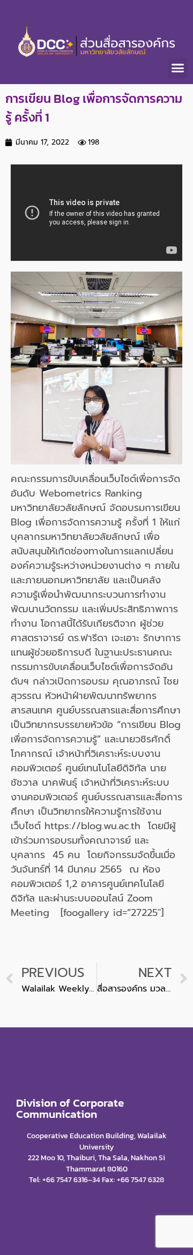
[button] (178, 68)
